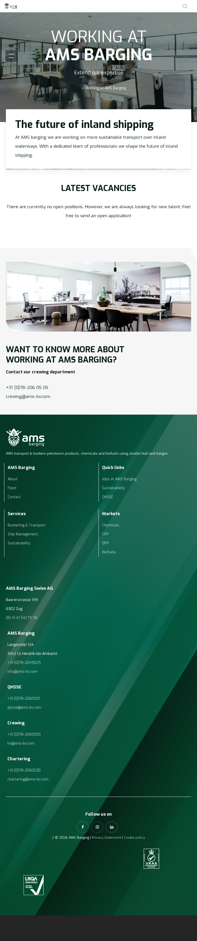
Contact (14, 497)
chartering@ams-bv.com (27, 779)
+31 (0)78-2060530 (24, 770)
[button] (11, 56)
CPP (105, 534)
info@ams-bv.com (22, 671)
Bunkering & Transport (27, 525)
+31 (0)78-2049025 (24, 662)
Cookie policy (134, 837)
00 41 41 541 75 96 (22, 617)
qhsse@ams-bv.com (24, 707)
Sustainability (113, 488)
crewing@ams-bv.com (28, 396)
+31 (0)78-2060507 (24, 698)
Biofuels (109, 552)
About (13, 479)
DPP (105, 543)
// (53, 837)
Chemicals (110, 525)
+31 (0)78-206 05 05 (27, 388)
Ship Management (23, 534)
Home (76, 88)
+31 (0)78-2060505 (24, 734)
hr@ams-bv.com (21, 743)
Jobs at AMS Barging (119, 479)
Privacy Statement (106, 837)
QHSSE (107, 497)
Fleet (12, 488)
